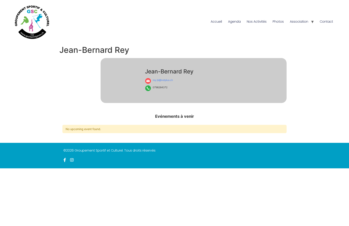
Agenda (234, 21)
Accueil (216, 21)
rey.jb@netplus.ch (163, 80)
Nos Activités (257, 21)
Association (299, 21)
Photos (278, 21)
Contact (326, 21)
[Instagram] (72, 160)
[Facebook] (64, 160)
